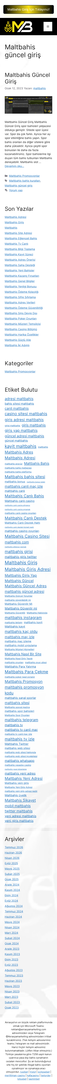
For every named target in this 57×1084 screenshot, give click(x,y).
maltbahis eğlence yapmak (15, 547)
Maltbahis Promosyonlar (24, 175)
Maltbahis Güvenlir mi (21, 608)
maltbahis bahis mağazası (18, 467)
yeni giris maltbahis (19, 821)
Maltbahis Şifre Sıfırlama (20, 297)
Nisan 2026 (12, 858)
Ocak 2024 (12, 943)
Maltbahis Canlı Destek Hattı (22, 522)
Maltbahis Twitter (16, 744)
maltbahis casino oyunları (22, 531)
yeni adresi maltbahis (20, 816)
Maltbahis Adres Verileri (20, 302)
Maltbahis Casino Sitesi (27, 536)
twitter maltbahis (19, 811)
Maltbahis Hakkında (37, 612)
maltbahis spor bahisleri (19, 711)
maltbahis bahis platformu (18, 471)
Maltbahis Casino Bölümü (21, 329)
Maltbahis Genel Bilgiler (20, 281)
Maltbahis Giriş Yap (21, 575)
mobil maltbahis (18, 806)
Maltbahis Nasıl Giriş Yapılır (19, 658)
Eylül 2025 (11, 863)
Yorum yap (15, 190)
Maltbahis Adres (19, 452)
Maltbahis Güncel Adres (26, 586)
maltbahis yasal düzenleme (16, 769)
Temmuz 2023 (14, 975)
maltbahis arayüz (13, 463)
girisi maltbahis (12, 425)
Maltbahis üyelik (16, 795)
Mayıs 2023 (12, 986)
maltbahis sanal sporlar (20, 698)
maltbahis (43, 447)
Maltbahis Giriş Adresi (28, 569)
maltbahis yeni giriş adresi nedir (21, 791)
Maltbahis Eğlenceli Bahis (21, 238)
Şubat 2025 (12, 874)
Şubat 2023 (12, 1002)
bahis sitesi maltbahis (19, 403)
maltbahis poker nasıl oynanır (20, 677)
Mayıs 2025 (12, 868)
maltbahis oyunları (14, 662)
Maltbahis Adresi (15, 217)
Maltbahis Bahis (36, 463)
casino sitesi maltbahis (26, 413)
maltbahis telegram (21, 719)
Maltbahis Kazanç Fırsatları (22, 275)
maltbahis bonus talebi (36, 482)
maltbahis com (17, 542)
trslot (33, 1071)
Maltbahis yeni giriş (17, 783)
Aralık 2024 (12, 884)
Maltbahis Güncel (19, 581)
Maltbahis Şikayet (20, 800)
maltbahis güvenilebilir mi (18, 600)
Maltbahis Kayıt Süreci (19, 254)
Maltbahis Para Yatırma (20, 666)
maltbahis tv (14, 725)
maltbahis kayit (33, 622)
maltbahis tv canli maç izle (18, 734)
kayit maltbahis (20, 446)
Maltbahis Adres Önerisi (20, 259)
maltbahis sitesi (17, 703)
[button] (28, 9)
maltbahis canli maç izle (24, 486)
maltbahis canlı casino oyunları (20, 513)
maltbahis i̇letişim (13, 622)
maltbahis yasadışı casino (18, 765)
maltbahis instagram (23, 617)
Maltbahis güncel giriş (18, 185)
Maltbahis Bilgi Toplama (20, 249)
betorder (46, 1075)
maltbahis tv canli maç (21, 730)
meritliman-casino (15, 1075)
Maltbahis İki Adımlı (17, 345)
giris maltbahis (34, 425)
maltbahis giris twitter (21, 557)
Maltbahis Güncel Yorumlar (18, 596)
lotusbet (22, 1078)
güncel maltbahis (16, 440)
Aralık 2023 (12, 948)
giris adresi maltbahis (24, 419)
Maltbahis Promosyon (24, 681)
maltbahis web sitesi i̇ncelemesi (21, 756)
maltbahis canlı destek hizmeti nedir (19, 527)
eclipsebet (44, 1071)
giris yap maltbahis (21, 430)
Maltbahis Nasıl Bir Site (23, 654)
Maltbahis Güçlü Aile (18, 340)
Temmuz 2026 (14, 847)
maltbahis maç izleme (18, 641)
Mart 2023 (11, 996)
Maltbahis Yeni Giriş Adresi (18, 787)
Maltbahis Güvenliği (15, 612)
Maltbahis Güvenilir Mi (18, 603)
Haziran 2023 (13, 980)
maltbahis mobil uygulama (21, 645)
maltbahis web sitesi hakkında (20, 752)
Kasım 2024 (12, 890)
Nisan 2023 (12, 991)
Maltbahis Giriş (14, 222)
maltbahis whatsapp (19, 761)
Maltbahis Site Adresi (18, 233)
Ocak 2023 (12, 1007)
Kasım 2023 (12, 954)
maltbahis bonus (15, 481)
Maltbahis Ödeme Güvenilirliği (24, 307)
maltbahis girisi (19, 551)
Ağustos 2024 (14, 906)
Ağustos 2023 (14, 970)
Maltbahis (11, 227)
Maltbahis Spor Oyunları (17, 715)
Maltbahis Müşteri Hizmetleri (19, 649)
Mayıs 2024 (12, 922)
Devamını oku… (14, 166)
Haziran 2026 (13, 852)
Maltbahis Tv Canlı (16, 243)
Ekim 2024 (11, 895)
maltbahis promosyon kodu (24, 690)
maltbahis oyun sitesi (36, 662)
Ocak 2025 (12, 879)
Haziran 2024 (13, 916)
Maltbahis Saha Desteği (20, 265)
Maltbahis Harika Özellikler (22, 334)
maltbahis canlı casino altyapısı (17, 505)
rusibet (24, 1071)
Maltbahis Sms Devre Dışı (21, 313)
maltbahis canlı (15, 491)
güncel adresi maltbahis (24, 436)
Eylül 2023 (11, 964)
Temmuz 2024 (14, 911)
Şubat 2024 (12, 938)
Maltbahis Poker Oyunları (21, 318)
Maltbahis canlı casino (20, 501)
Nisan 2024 (12, 927)
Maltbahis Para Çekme (26, 671)
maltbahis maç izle (19, 637)
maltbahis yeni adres (20, 773)
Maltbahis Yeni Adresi (24, 778)
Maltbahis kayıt (15, 626)
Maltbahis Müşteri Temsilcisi (23, 323)
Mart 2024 (11, 932)
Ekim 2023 (11, 959)
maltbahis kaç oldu (21, 631)
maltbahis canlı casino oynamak (17, 509)
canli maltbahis (17, 408)
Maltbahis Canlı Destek (26, 518)
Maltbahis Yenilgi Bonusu (21, 286)
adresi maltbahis (19, 398)
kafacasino (33, 1075)
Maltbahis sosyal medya (17, 707)
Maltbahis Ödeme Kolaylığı (21, 291)
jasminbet (34, 1078)
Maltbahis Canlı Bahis (24, 496)
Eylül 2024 (11, 900)
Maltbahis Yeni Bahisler (19, 270)
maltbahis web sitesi (17, 748)
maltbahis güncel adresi (24, 591)
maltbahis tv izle (20, 739)
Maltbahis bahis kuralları (24, 180)
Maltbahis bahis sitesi (25, 476)
